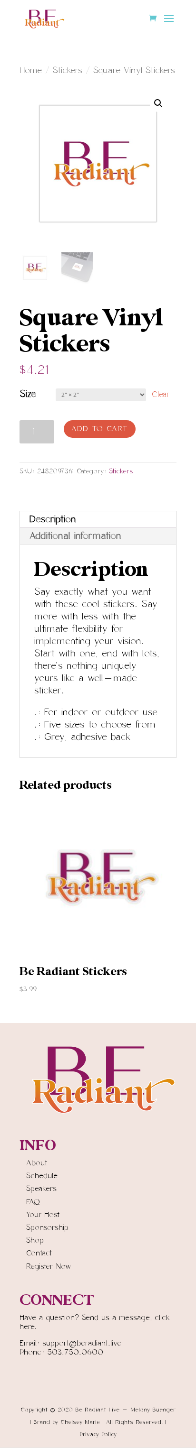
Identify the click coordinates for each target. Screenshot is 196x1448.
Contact (39, 1253)
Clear (161, 394)
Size (28, 394)
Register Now (48, 1266)
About (36, 1163)
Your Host (42, 1214)
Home (31, 70)
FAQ (33, 1202)
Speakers (41, 1188)
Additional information (75, 536)
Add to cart (99, 429)
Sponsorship (47, 1227)
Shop (35, 1240)
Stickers (67, 70)
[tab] (98, 519)
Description (52, 519)
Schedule (42, 1176)
